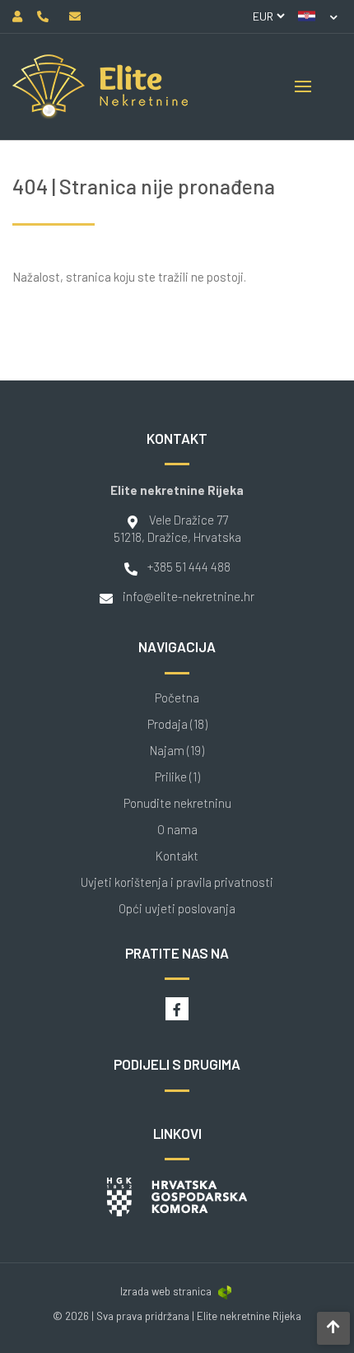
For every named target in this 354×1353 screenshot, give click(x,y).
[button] (318, 16)
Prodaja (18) (177, 724)
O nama (177, 830)
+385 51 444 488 (189, 566)
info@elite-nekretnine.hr (188, 596)
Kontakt (177, 856)
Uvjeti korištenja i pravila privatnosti (177, 882)
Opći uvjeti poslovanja (177, 909)
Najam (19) (177, 751)
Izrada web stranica (166, 1291)
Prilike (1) (177, 777)
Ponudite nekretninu (177, 803)
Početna (177, 698)
